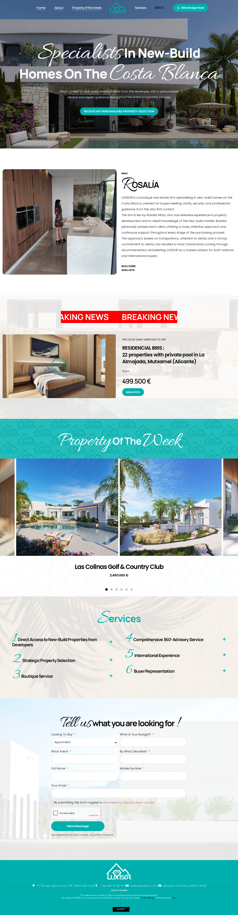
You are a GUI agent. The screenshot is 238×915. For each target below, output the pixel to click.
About (58, 8)
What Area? (60, 751)
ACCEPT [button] (121, 909)
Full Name (58, 768)
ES (162, 8)
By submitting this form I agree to (104, 802)
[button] (59, 366)
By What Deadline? (134, 751)
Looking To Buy (62, 734)
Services (140, 8)
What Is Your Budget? (136, 734)
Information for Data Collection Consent (128, 802)
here (174, 898)
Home (40, 8)
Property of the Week (87, 8)
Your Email (59, 785)
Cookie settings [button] (147, 898)
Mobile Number (131, 768)
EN (157, 8)
